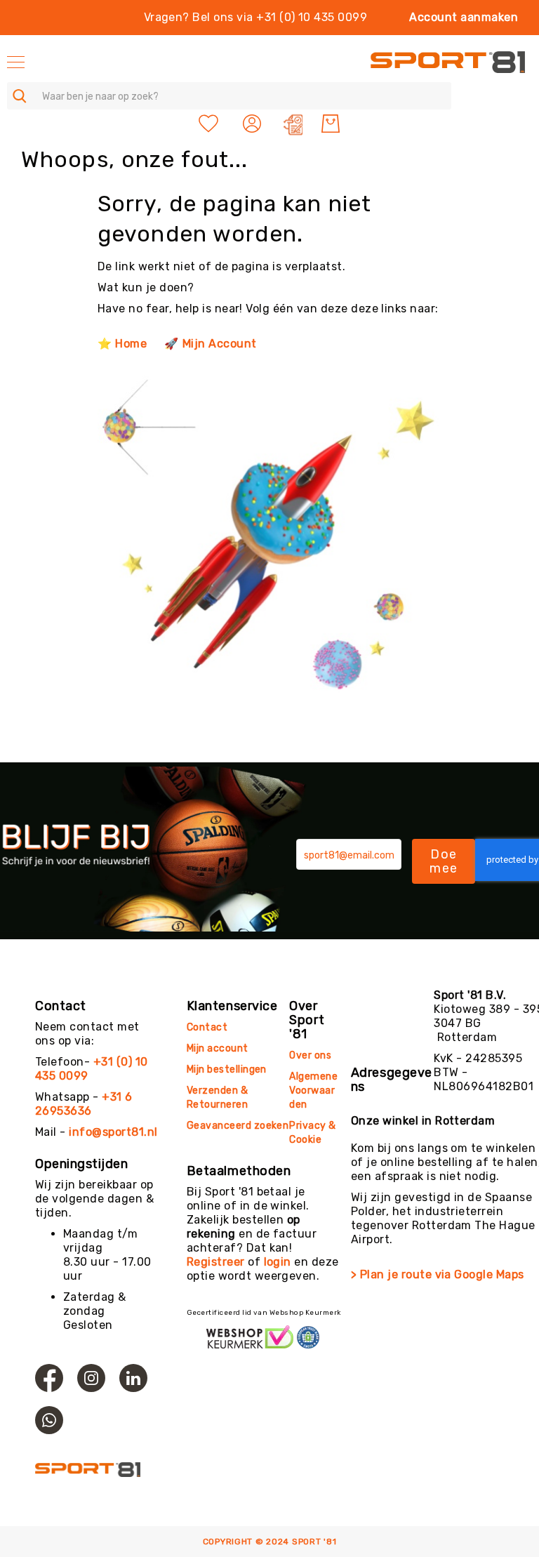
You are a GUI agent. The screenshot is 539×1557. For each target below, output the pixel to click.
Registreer (216, 1261)
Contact (207, 1027)
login (277, 1261)
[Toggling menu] (16, 62)
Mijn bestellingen (227, 1069)
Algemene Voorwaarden (313, 1091)
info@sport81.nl (113, 1132)
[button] (254, 124)
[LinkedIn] (133, 1378)
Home (131, 343)
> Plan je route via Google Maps (437, 1274)
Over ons (310, 1055)
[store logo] (448, 62)
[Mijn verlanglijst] (208, 124)
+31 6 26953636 (84, 1104)
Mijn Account (219, 343)
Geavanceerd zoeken (238, 1126)
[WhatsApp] (49, 1420)
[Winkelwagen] (331, 124)
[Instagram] (91, 1378)
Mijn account (217, 1048)
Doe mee (444, 861)
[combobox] (229, 96)
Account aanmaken (463, 17)
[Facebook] (49, 1378)
